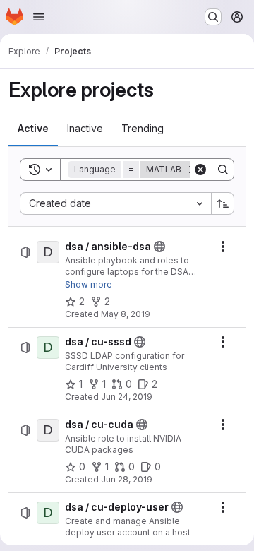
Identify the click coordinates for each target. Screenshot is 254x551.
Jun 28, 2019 (126, 479)
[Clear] (200, 169)
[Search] (223, 169)
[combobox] (115, 203)
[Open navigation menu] (39, 17)
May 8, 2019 (125, 314)
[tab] (33, 128)
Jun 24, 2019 (126, 396)
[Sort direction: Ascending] (223, 203)
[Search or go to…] (213, 16)
